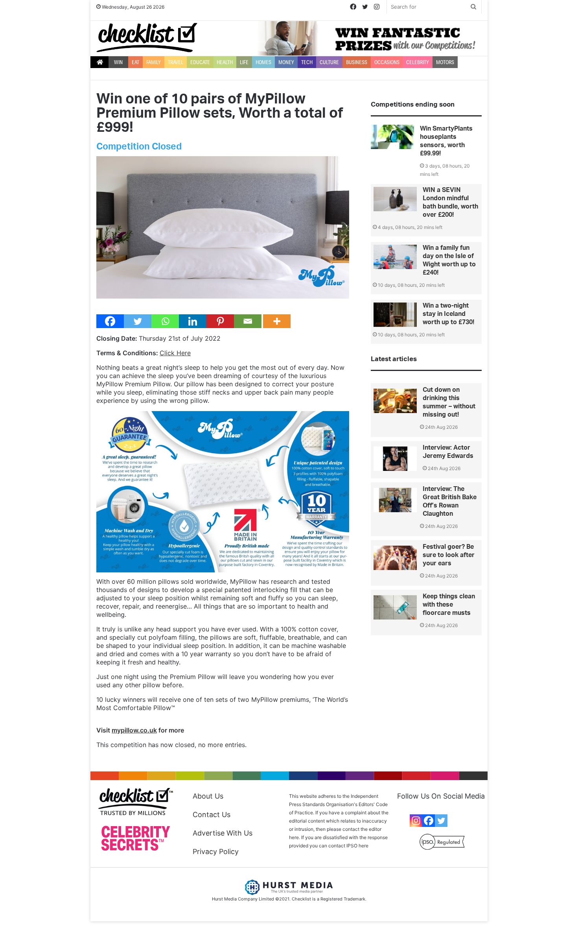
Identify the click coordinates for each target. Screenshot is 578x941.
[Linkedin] (192, 321)
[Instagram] (416, 820)
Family (153, 62)
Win (118, 62)
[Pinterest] (220, 321)
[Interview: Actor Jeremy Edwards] (395, 459)
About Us (208, 796)
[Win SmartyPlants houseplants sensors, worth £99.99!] (392, 137)
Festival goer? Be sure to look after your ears (449, 555)
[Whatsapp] (165, 321)
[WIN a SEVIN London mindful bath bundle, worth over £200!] (395, 199)
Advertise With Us (222, 833)
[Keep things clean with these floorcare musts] (395, 607)
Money (286, 62)
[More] (276, 321)
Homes (263, 62)
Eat (135, 62)
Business (356, 62)
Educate (200, 62)
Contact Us (211, 814)
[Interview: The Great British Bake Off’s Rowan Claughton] (395, 500)
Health (225, 62)
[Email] (247, 321)
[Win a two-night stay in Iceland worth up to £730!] (395, 315)
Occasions (386, 62)
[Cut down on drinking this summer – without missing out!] (395, 401)
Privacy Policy (216, 851)
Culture (329, 62)
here (363, 846)
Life (244, 62)
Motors (445, 62)
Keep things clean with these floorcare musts (449, 604)
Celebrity (417, 62)
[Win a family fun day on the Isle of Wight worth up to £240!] (395, 257)
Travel (175, 62)
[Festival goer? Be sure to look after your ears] (395, 558)
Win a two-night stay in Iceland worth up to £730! (448, 314)
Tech (307, 62)
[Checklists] (146, 37)
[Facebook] (110, 321)
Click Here (175, 353)
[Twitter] (137, 321)
